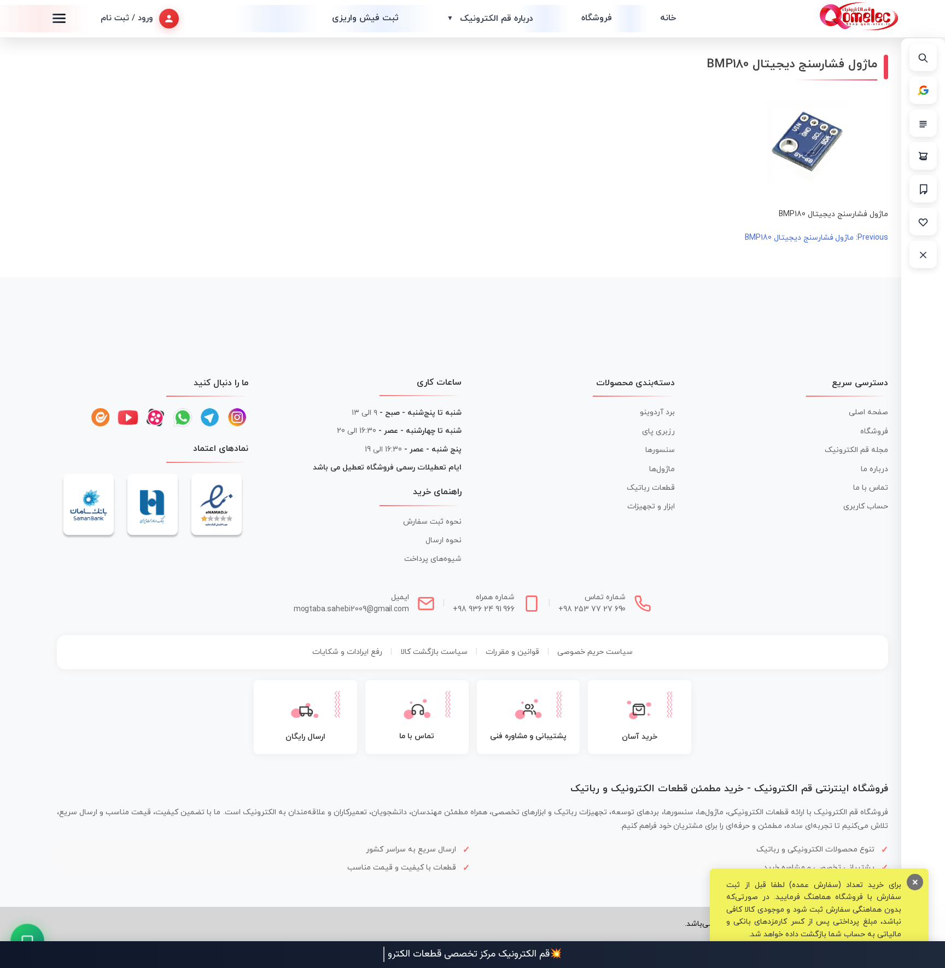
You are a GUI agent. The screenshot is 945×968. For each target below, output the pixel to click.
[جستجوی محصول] (923, 57)
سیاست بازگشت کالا (434, 652)
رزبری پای (658, 431)
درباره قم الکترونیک (490, 19)
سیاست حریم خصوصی (595, 652)
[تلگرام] (210, 417)
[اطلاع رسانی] (923, 188)
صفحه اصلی (868, 412)
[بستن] (923, 254)
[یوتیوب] (128, 417)
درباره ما (874, 469)
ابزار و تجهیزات (651, 506)
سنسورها (660, 450)
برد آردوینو (657, 412)
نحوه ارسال (443, 540)
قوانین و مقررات (512, 652)
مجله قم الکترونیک (856, 450)
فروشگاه (596, 18)
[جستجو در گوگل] (923, 90)
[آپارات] (155, 417)
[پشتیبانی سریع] (27, 941)
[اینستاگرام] (237, 417)
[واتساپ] (183, 417)
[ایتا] (101, 417)
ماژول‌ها (662, 469)
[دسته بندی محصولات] (923, 123)
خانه (668, 18)
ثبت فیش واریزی (365, 18)
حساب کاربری (865, 506)
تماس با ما (870, 488)
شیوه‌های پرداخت (433, 559)
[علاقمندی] (923, 221)
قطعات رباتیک (651, 488)
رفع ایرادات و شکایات (347, 652)
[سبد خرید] (923, 156)
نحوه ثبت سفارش (432, 522)
